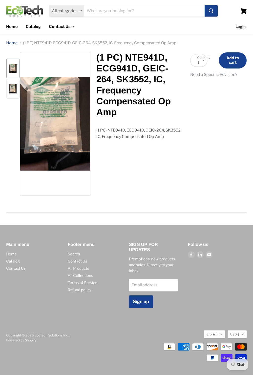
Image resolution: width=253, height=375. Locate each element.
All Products (78, 268)
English (212, 334)
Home (12, 26)
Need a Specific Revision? (213, 74)
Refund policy (79, 290)
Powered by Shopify (21, 340)
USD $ (234, 334)
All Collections (80, 275)
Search (74, 254)
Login (240, 26)
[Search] (211, 11)
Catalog (33, 26)
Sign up (141, 301)
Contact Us (60, 26)
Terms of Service (82, 283)
